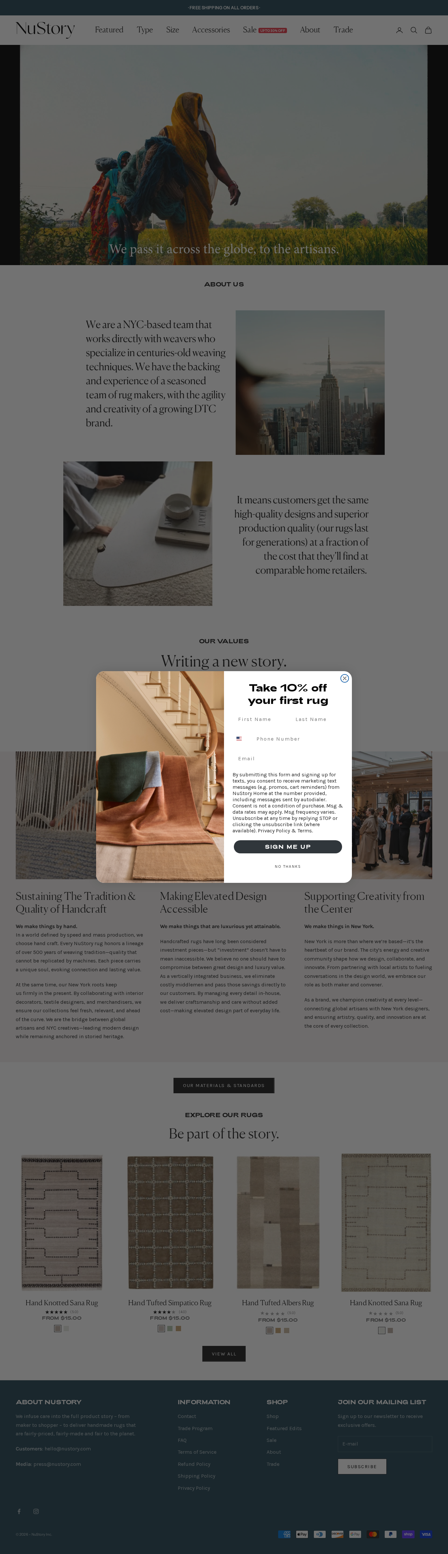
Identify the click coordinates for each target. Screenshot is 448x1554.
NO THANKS (288, 866)
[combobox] (243, 738)
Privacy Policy (274, 830)
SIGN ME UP (288, 847)
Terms (304, 830)
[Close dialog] (345, 678)
